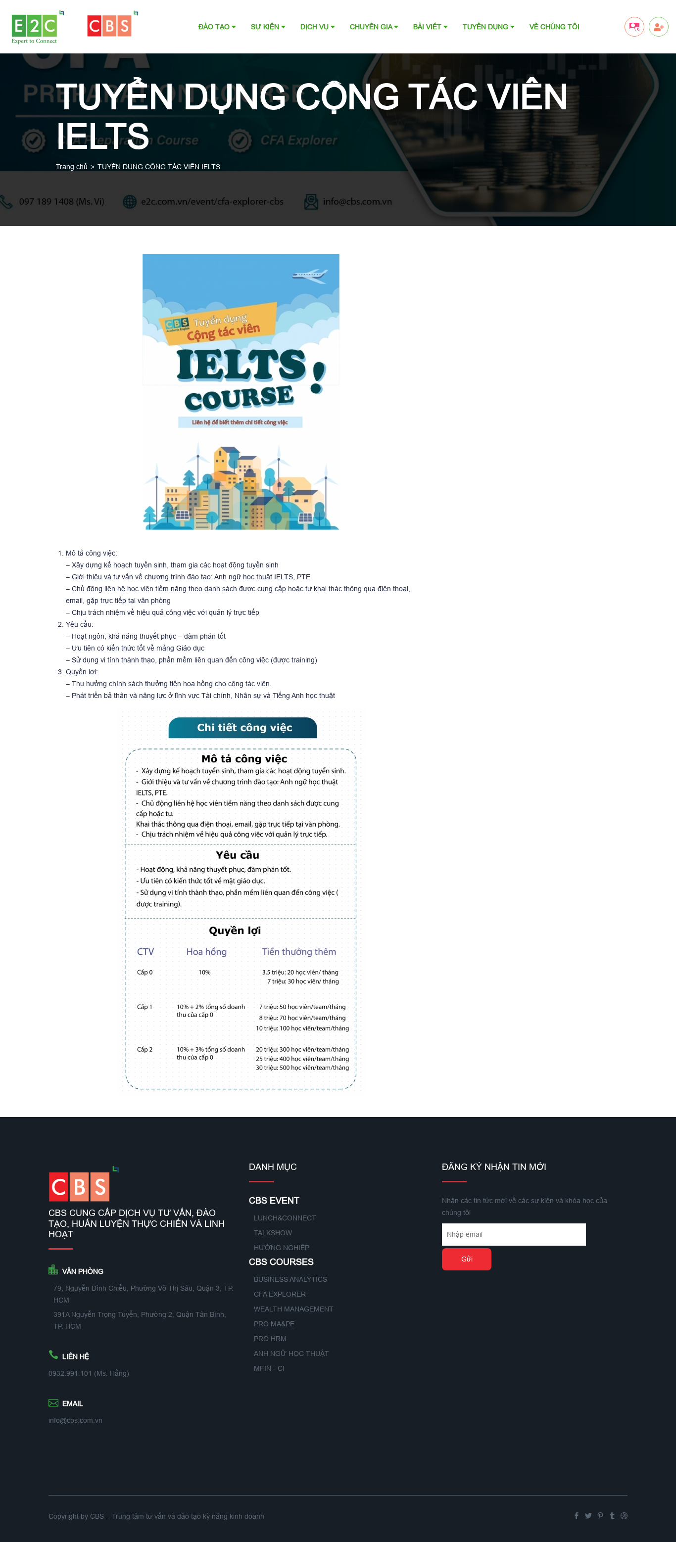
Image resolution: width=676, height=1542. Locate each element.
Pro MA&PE (274, 1324)
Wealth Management (294, 1309)
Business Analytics (290, 1279)
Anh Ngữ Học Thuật (291, 1353)
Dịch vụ (315, 27)
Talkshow (273, 1233)
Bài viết (428, 27)
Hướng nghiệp (281, 1248)
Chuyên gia (372, 27)
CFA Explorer (280, 1294)
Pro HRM (270, 1339)
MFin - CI (269, 1368)
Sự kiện (266, 27)
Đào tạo (215, 27)
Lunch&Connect (285, 1218)
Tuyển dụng (486, 27)
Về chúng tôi (554, 27)
